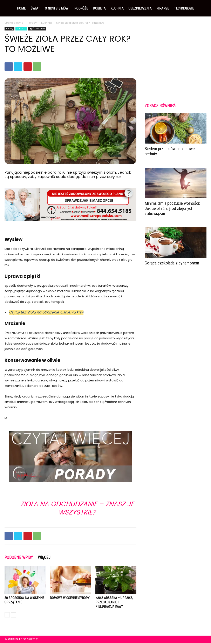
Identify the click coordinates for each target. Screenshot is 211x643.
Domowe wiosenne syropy (70, 598)
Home (21, 8)
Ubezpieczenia (140, 8)
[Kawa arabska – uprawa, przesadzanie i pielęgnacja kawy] (115, 580)
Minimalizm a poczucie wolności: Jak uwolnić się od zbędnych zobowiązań (172, 208)
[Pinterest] (27, 66)
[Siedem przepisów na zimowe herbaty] (175, 128)
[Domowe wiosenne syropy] (70, 580)
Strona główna (14, 23)
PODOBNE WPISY (19, 557)
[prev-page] (7, 614)
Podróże (81, 8)
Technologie (184, 8)
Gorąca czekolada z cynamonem (172, 263)
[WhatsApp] (37, 66)
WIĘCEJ (44, 557)
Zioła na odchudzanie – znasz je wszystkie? (77, 508)
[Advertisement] (175, 61)
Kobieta (99, 8)
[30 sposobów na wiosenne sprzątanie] (25, 580)
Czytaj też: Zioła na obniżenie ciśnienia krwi (46, 312)
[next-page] (13, 614)
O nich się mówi (57, 8)
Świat (35, 8)
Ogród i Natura (37, 28)
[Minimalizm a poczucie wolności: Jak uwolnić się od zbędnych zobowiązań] (175, 183)
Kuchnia (117, 8)
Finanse (163, 8)
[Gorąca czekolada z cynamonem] (175, 242)
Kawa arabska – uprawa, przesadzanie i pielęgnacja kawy (114, 602)
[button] (201, 8)
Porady (32, 23)
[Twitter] (18, 66)
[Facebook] (9, 66)
